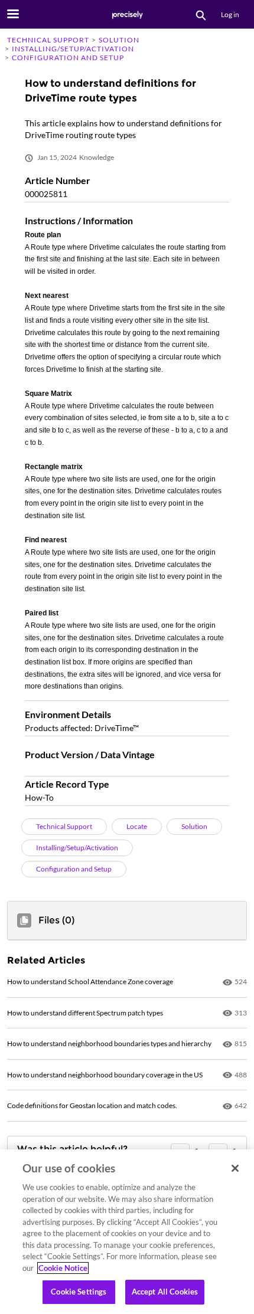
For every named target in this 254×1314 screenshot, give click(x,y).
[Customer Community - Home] (127, 14)
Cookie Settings (78, 1291)
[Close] (235, 1168)
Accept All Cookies (165, 1291)
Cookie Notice (62, 1268)
